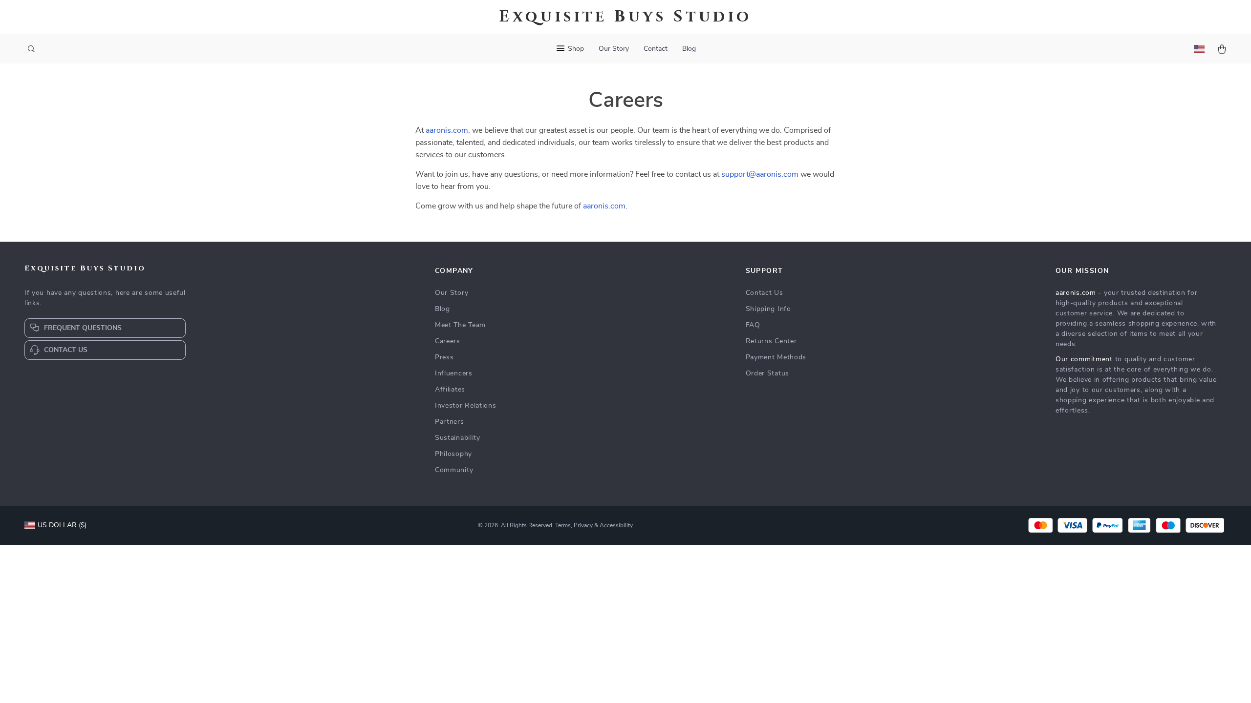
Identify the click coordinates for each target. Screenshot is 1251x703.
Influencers (454, 373)
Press (444, 357)
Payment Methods (776, 357)
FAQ (753, 325)
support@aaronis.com (759, 174)
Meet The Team (460, 325)
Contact (656, 48)
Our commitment (1084, 359)
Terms (563, 525)
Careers (447, 341)
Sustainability (457, 437)
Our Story (614, 48)
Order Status (767, 373)
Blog (689, 48)
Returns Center (771, 341)
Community (454, 470)
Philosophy (453, 454)
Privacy (583, 525)
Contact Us (764, 292)
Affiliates (450, 389)
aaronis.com (447, 130)
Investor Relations (465, 405)
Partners (449, 421)
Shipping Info (768, 309)
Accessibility (616, 525)
